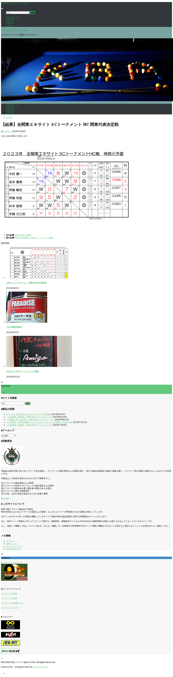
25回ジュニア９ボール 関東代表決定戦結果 (26, 283)
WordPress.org (13, 549)
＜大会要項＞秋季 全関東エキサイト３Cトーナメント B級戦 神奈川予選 (39, 422)
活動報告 (10, 20)
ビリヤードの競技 (9, 598)
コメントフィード (14, 546)
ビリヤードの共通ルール (12, 603)
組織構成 (10, 23)
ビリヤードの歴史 (9, 593)
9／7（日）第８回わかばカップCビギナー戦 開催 (28, 414)
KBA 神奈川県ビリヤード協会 (14, 3)
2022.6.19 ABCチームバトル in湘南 (22, 371)
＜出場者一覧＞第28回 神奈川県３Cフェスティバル (30, 419)
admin (7, 131)
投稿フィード (12, 543)
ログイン (10, 541)
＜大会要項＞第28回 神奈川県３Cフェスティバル (29, 425)
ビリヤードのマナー (10, 607)
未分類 (9, 117)
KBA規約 (5, 498)
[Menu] (2, 8)
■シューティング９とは (12, 562)
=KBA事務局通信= (14, 327)
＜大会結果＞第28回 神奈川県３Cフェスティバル (29, 417)
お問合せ (10, 25)
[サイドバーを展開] (2, 382)
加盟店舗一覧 (12, 17)
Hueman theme (40, 667)
